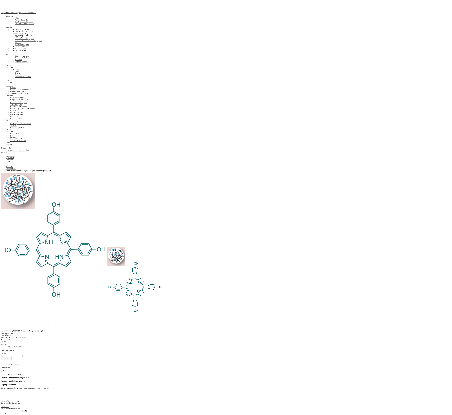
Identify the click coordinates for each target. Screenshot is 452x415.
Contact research (21, 62)
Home (8, 165)
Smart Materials (21, 75)
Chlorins (18, 43)
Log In (8, 161)
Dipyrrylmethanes (22, 29)
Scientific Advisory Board (24, 24)
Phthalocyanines (21, 46)
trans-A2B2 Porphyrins (23, 35)
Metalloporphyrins (22, 45)
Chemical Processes (23, 77)
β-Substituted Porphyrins (24, 39)
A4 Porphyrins (20, 33)
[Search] (28, 150)
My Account (10, 156)
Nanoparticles (20, 50)
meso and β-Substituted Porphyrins (28, 41)
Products (9, 167)
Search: (4, 150)
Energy (17, 73)
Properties (19, 69)
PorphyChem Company (24, 20)
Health (17, 71)
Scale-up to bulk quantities (25, 58)
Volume (4, 345)
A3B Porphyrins (21, 37)
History (17, 18)
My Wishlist (10, 158)
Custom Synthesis (22, 56)
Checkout (9, 160)
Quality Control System (24, 22)
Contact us (5, 407)
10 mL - (14, 347)
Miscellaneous (20, 48)
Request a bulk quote (14, 364)
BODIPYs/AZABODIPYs (23, 31)
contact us (44, 388)
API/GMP (18, 60)
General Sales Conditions (10, 403)
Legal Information (7, 405)
